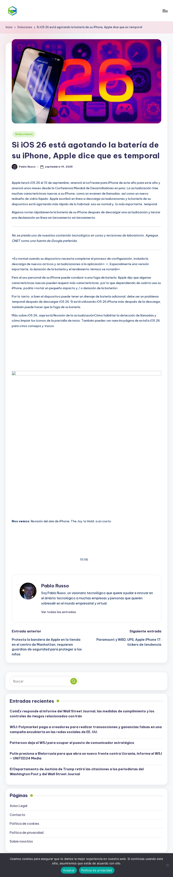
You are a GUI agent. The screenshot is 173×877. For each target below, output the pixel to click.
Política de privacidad (26, 833)
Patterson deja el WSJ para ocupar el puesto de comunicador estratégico (72, 743)
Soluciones (24, 134)
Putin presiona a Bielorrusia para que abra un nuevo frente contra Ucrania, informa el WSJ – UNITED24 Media (86, 756)
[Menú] (164, 10)
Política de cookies (24, 824)
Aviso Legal (18, 806)
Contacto (17, 815)
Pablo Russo (55, 585)
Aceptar (69, 870)
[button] (58, 612)
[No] (167, 865)
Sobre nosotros (21, 841)
